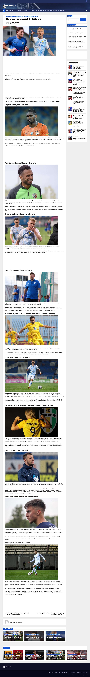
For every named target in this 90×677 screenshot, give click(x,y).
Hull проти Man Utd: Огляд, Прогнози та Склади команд (13, 657)
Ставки (47, 10)
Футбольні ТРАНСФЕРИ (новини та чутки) (31, 16)
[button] (84, 10)
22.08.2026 (7, 658)
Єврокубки (31, 10)
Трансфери (61, 10)
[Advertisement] (34, 64)
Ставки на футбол (51, 672)
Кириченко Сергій (15, 22)
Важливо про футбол (10, 16)
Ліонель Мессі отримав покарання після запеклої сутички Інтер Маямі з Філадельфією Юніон (77, 37)
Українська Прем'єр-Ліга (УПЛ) (19, 16)
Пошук (70, 16)
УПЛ (7, 10)
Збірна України (12, 10)
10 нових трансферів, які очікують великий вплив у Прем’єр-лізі (34, 637)
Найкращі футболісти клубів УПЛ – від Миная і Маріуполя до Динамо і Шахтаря (17, 613)
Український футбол (22, 10)
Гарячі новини (53, 10)
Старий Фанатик (15, 639)
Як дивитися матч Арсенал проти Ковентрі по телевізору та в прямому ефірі (76, 42)
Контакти (76, 674)
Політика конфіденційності (83, 674)
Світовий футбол (40, 10)
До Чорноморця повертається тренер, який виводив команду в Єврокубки (49, 613)
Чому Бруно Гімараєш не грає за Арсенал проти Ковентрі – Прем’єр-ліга (33, 657)
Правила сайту (71, 674)
